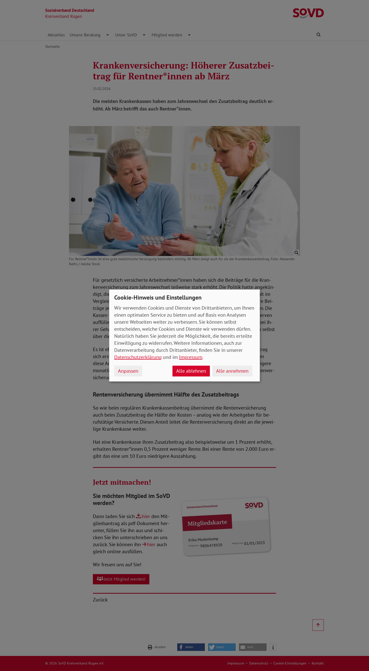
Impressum (190, 357)
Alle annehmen (232, 371)
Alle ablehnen (191, 371)
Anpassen (128, 371)
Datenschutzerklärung (138, 357)
